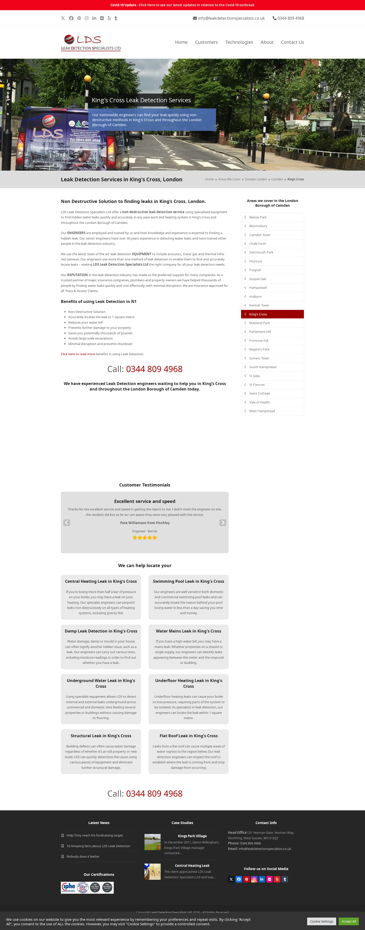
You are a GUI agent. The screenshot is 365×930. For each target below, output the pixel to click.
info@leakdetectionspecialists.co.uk (231, 18)
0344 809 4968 (291, 18)
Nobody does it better (83, 856)
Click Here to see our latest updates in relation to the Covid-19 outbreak (197, 5)
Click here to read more (78, 354)
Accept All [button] (349, 921)
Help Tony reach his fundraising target (95, 835)
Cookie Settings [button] (321, 921)
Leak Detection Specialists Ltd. (171, 912)
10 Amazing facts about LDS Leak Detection (98, 846)
